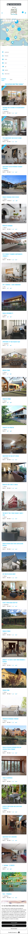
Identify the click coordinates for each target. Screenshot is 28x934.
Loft (4, 286)
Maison (5, 199)
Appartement (6, 111)
